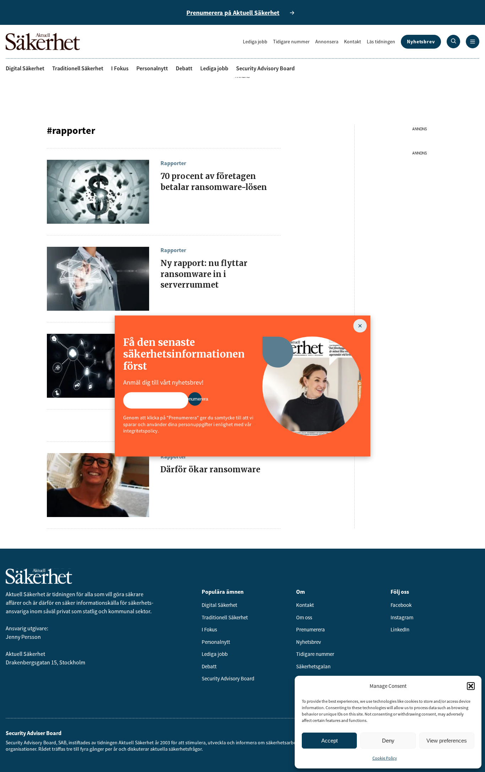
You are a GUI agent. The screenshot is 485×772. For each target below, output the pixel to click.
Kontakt (352, 41)
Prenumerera (310, 629)
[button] (470, 686)
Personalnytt (152, 68)
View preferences (446, 741)
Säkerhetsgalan (313, 666)
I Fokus (120, 68)
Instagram (402, 617)
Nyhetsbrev (421, 41)
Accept (329, 741)
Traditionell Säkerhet (77, 68)
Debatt (184, 68)
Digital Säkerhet (25, 68)
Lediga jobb (255, 41)
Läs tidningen (381, 41)
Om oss (304, 617)
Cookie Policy (384, 758)
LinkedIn (400, 629)
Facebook (401, 605)
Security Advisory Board (265, 68)
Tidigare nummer (291, 41)
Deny (388, 741)
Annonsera (326, 41)
